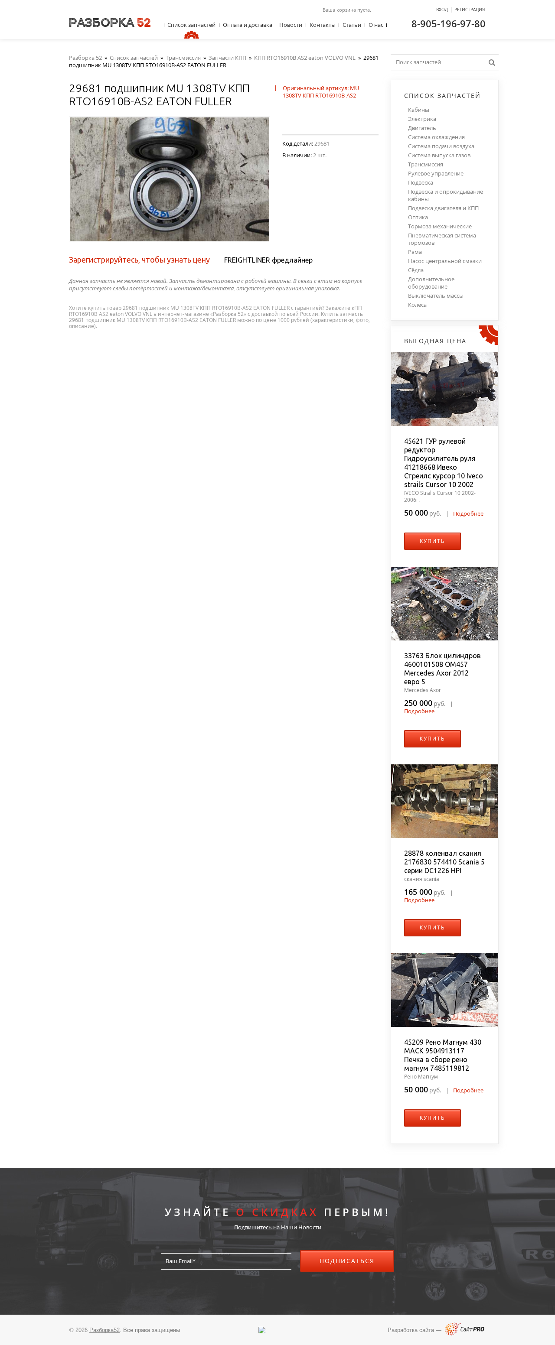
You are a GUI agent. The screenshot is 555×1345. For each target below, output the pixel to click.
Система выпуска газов (439, 155)
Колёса (417, 305)
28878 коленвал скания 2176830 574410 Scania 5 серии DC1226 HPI (444, 861)
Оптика (418, 217)
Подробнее (468, 513)
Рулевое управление (436, 173)
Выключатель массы (436, 295)
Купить (432, 541)
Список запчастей (191, 25)
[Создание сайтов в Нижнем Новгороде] (464, 1333)
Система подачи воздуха (441, 146)
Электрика (422, 119)
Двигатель (422, 128)
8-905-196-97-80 (448, 23)
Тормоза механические (440, 226)
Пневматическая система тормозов (442, 239)
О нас (376, 25)
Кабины (418, 110)
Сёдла (416, 270)
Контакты (323, 25)
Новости (290, 25)
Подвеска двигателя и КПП (443, 208)
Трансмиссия (425, 164)
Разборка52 (104, 1330)
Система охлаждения (436, 137)
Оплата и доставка (247, 25)
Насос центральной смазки (445, 261)
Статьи (352, 25)
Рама (415, 252)
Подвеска (420, 182)
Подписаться (347, 1261)
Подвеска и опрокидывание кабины (445, 195)
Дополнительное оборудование (431, 283)
